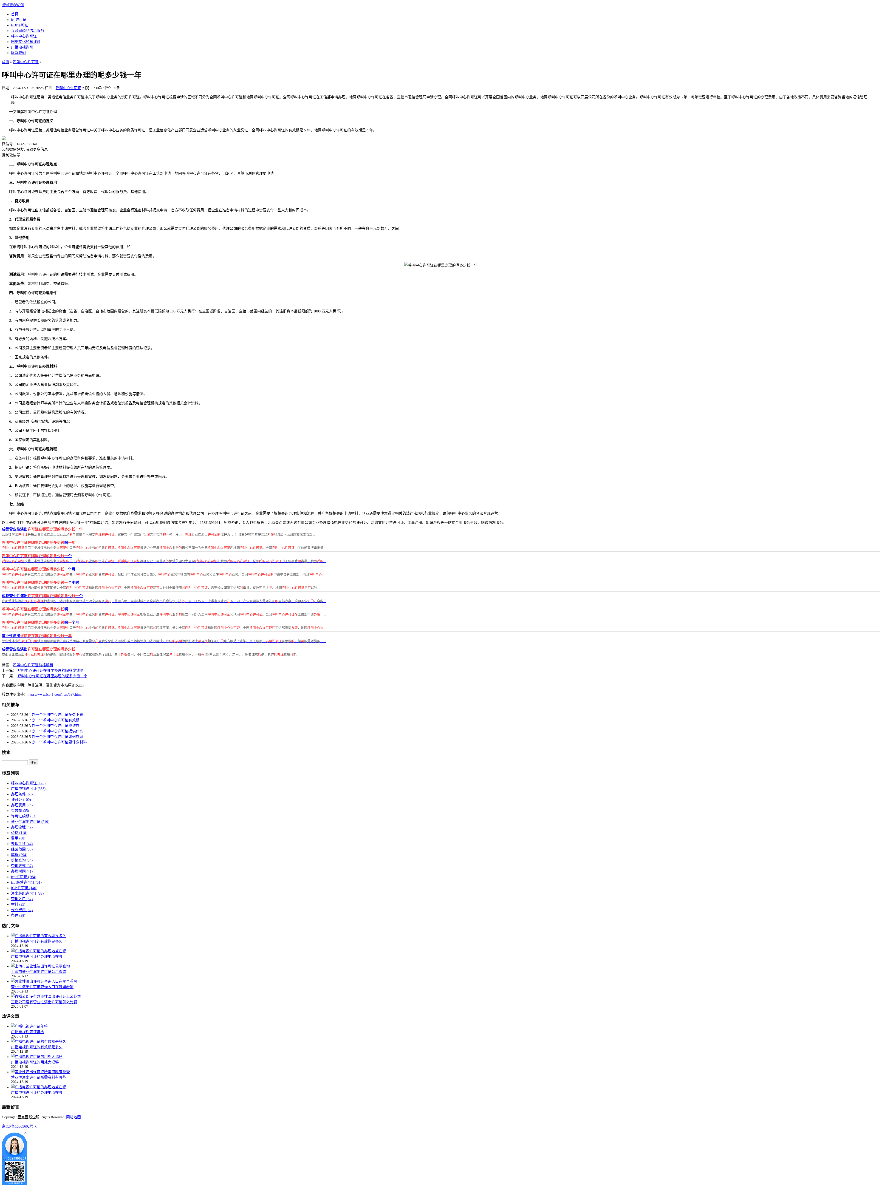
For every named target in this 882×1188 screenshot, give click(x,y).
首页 (14, 14)
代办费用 (22, 910)
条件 (18, 915)
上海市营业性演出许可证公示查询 (38, 972)
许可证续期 (23, 816)
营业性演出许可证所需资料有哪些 (38, 1077)
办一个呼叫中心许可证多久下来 (57, 715)
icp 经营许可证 (26, 882)
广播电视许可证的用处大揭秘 (35, 1062)
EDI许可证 (19, 25)
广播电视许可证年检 (27, 1032)
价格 (42, 665)
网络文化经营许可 (25, 42)
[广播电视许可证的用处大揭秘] (36, 1057)
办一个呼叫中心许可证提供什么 (57, 731)
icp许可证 (18, 20)
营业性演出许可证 (30, 822)
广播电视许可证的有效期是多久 (36, 941)
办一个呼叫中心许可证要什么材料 (59, 742)
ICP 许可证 (24, 888)
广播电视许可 (22, 47)
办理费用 (22, 805)
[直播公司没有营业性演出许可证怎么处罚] (46, 996)
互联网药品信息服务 (27, 31)
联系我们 (18, 53)
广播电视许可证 (28, 789)
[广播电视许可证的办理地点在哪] (38, 951)
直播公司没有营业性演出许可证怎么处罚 (44, 1002)
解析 (49, 665)
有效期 (20, 811)
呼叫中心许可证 (24, 36)
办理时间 (22, 871)
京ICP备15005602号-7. (19, 1126)
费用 (18, 838)
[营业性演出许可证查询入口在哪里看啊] (44, 981)
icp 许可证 (23, 877)
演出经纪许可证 (27, 893)
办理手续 (22, 844)
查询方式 (22, 866)
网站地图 (73, 1117)
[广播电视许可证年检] (29, 1026)
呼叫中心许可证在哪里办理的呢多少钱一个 (52, 676)
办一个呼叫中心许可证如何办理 (57, 737)
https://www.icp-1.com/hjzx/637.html (55, 694)
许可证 (21, 800)
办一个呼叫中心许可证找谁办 (55, 726)
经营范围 (22, 849)
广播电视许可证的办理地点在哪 (36, 956)
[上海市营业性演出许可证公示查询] (40, 966)
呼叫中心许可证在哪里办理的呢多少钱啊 (50, 670)
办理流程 (22, 827)
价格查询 (22, 860)
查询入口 (22, 899)
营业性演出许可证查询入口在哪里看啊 (42, 987)
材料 (18, 904)
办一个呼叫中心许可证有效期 (55, 720)
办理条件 (22, 794)
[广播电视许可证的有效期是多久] (38, 936)
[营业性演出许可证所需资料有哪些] (40, 1072)
